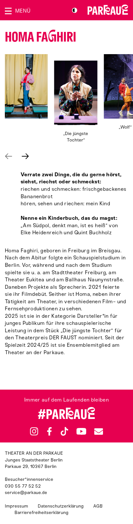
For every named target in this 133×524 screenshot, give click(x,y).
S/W (74, 10)
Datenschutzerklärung (61, 506)
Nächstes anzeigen (25, 156)
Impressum (16, 506)
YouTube (81, 431)
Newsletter (98, 431)
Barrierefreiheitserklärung (41, 512)
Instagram (34, 431)
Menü (22, 11)
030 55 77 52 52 (23, 486)
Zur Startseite (107, 9)
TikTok (64, 431)
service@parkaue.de (26, 492)
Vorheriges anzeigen (8, 156)
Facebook (49, 431)
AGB (98, 506)
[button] (26, 86)
